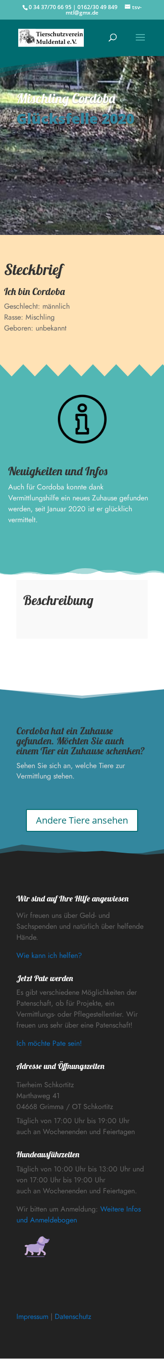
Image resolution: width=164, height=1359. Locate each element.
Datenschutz (73, 1316)
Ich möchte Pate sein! (49, 1043)
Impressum (32, 1316)
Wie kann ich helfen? (49, 955)
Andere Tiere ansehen (82, 820)
